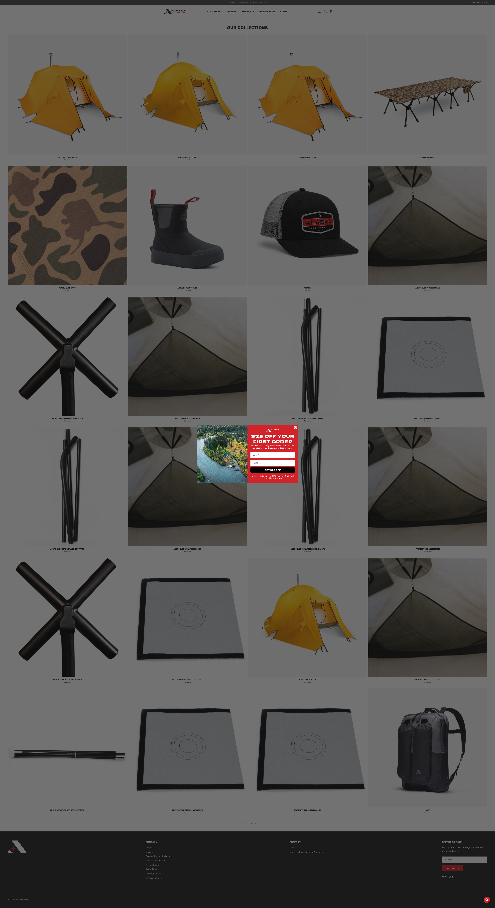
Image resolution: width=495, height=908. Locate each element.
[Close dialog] (295, 427)
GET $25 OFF (273, 469)
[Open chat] (487, 900)
